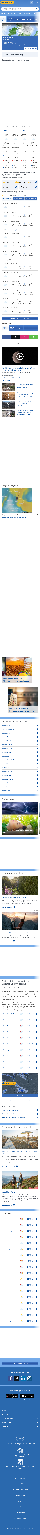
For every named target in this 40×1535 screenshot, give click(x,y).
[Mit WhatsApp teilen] (33, 337)
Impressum (20, 1501)
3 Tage (17, 19)
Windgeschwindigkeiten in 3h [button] (9, 515)
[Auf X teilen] (15, 337)
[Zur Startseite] (8, 2)
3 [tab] (17, 1100)
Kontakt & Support (20, 1495)
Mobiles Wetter (7, 1418)
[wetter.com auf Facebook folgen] (10, 1378)
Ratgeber (5, 1426)
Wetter (4, 1410)
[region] (20, 230)
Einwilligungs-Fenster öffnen (20, 1490)
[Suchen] (35, 9)
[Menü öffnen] (36, 2)
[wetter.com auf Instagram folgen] (29, 1378)
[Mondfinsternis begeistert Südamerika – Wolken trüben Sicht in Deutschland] (20, 356)
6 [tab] (26, 1100)
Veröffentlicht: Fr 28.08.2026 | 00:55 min (13, 378)
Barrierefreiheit (20, 1512)
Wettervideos (6, 1422)
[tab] (7, 198)
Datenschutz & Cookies (20, 1484)
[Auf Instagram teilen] (24, 337)
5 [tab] (23, 1100)
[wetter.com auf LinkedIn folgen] (23, 1378)
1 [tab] (11, 1100)
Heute (3, 19)
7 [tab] (29, 1100)
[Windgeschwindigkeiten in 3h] (19, 500)
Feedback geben (18, 45)
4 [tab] (20, 1100)
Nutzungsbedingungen (20, 1518)
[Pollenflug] (31, 2)
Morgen (10, 19)
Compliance (20, 1507)
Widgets (5, 1414)
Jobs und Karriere (20, 1478)
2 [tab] (14, 1100)
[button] (20, 317)
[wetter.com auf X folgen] (16, 1379)
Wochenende (26, 19)
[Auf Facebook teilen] (6, 337)
